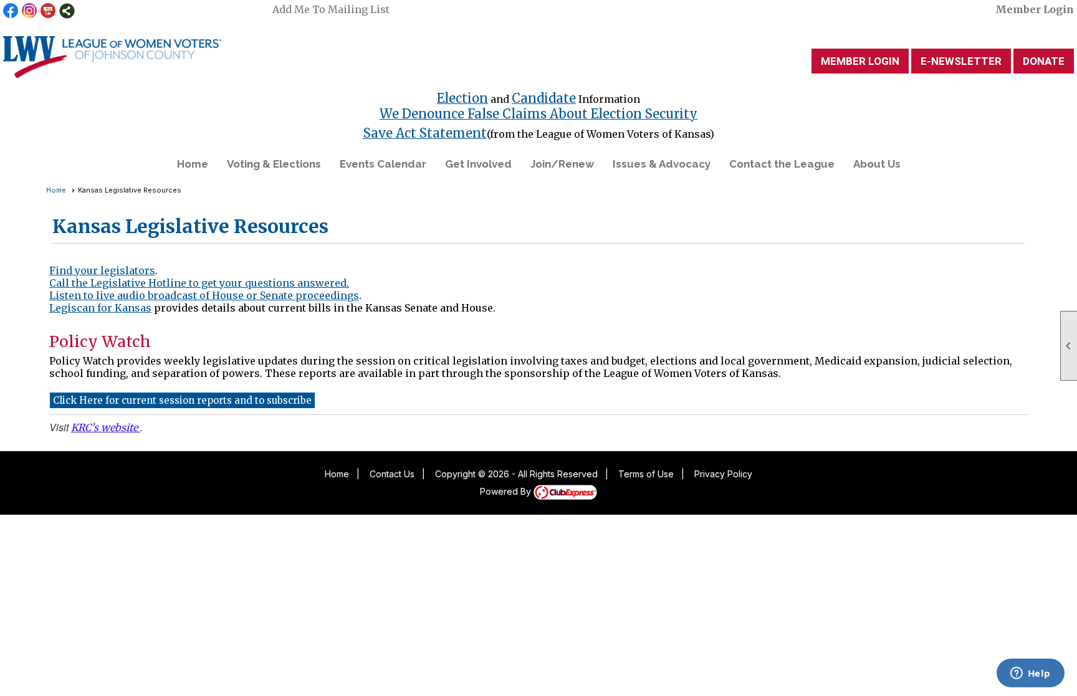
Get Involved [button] (478, 164)
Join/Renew (562, 164)
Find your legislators (102, 270)
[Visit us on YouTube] (48, 11)
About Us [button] (877, 164)
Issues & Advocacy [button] (662, 164)
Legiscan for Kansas (100, 308)
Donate (1044, 61)
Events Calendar (383, 164)
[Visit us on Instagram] (29, 11)
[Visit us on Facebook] (11, 11)
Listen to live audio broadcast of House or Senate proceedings (204, 295)
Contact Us (392, 474)
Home (192, 164)
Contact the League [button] (782, 164)
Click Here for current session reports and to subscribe (182, 400)
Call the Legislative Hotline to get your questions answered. (199, 283)
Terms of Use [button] (646, 474)
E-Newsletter (961, 61)
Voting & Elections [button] (274, 164)
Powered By (507, 491)
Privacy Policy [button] (723, 474)
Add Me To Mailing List (331, 9)
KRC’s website (105, 427)
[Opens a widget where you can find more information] (1030, 674)
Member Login (1034, 9)
